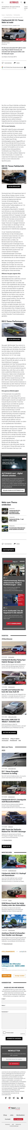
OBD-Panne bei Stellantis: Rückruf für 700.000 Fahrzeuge (14, 830)
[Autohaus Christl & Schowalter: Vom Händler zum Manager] (14, 921)
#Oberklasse (7, 639)
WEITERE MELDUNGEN (9, 732)
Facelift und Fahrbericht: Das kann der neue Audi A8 (12, 691)
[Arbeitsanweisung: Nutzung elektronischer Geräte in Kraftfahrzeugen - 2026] (14, 570)
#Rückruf (10, 826)
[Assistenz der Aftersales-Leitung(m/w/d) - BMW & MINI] (5, 959)
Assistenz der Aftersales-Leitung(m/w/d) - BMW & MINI (13, 965)
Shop (5, 1115)
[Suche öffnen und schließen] (21, 2)
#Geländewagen (12, 870)
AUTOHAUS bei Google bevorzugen (13, 67)
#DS (19, 740)
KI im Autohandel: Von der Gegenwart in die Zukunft (13, 612)
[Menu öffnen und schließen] (3, 2)
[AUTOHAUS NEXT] (10, 561)
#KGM (9, 900)
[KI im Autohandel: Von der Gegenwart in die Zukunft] (14, 600)
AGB (13, 1124)
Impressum (7, 1124)
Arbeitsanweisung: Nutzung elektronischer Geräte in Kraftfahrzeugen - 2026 (13, 583)
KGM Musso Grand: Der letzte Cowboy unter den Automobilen (13, 904)
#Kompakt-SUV (12, 768)
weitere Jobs (6, 975)
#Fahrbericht (11, 687)
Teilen (18, 63)
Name (3, 1005)
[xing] (14, 1097)
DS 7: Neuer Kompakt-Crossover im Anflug (10, 772)
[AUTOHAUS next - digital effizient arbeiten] (14, 464)
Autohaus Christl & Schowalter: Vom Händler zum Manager (13, 934)
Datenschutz (18, 1124)
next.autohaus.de (8, 486)
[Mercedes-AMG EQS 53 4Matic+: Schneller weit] (14, 708)
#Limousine (11, 657)
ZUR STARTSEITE (8, 550)
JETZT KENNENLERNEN (14, 623)
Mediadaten (20, 1115)
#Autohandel (11, 930)
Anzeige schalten (19, 975)
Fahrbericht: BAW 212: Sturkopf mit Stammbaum (14, 874)
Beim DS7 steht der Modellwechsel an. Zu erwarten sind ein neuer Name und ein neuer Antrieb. (14, 776)
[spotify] (22, 1098)
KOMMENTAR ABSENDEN (14, 1038)
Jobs (11, 1115)
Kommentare (8, 63)
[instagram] (9, 1098)
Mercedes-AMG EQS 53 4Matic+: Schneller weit (11, 721)
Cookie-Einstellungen (14, 1126)
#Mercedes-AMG (12, 717)
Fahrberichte (17, 15)
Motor (13, 195)
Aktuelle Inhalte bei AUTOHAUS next (13, 490)
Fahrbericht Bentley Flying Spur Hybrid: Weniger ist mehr (14, 661)
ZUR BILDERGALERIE (14, 186)
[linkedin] (18, 1097)
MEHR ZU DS (6, 846)
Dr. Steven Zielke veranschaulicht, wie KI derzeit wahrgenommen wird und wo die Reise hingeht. (13, 617)
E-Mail (3, 999)
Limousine (16, 117)
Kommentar (5, 1011)
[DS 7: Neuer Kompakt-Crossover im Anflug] (14, 760)
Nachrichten (9, 15)
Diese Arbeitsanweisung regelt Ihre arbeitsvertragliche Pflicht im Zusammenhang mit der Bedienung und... (13, 589)
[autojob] (23, 951)
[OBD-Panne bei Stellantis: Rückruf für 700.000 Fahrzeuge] (14, 818)
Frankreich (15, 362)
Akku (8, 351)
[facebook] (5, 1098)
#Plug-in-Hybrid (14, 738)
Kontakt (7, 1119)
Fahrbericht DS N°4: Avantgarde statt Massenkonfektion (14, 801)
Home (3, 15)
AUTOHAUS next (6, 478)
